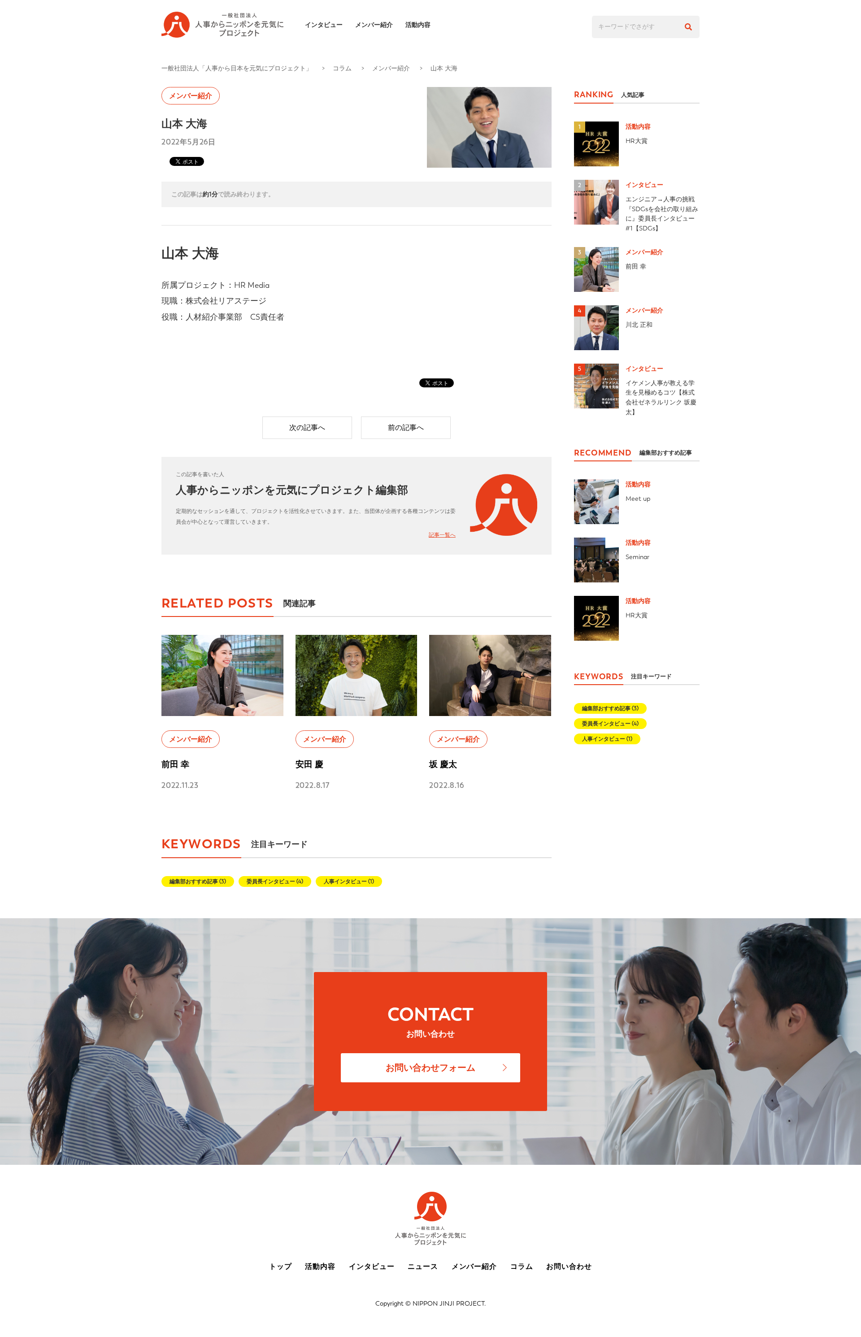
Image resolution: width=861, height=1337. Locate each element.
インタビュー (324, 25)
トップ (280, 1266)
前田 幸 (175, 764)
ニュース (423, 1266)
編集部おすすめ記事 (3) (198, 881)
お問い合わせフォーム (430, 1067)
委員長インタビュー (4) (275, 881)
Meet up (638, 499)
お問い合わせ (569, 1266)
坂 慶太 (443, 764)
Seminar (637, 557)
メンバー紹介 (374, 25)
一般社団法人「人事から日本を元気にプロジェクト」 (236, 68)
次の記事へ (307, 427)
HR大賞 (637, 141)
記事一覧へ (442, 534)
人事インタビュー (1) (349, 881)
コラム (342, 68)
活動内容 (417, 25)
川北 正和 (639, 325)
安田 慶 (309, 764)
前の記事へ (406, 427)
